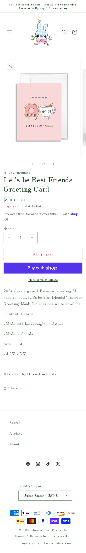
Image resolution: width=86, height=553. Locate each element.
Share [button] (13, 388)
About (14, 443)
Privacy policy (62, 536)
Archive (16, 433)
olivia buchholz (41, 530)
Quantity (10, 228)
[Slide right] (53, 164)
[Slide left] (32, 164)
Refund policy (39, 536)
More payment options (43, 279)
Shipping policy (30, 543)
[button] (9, 32)
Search (15, 422)
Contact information (57, 543)
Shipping (9, 206)
